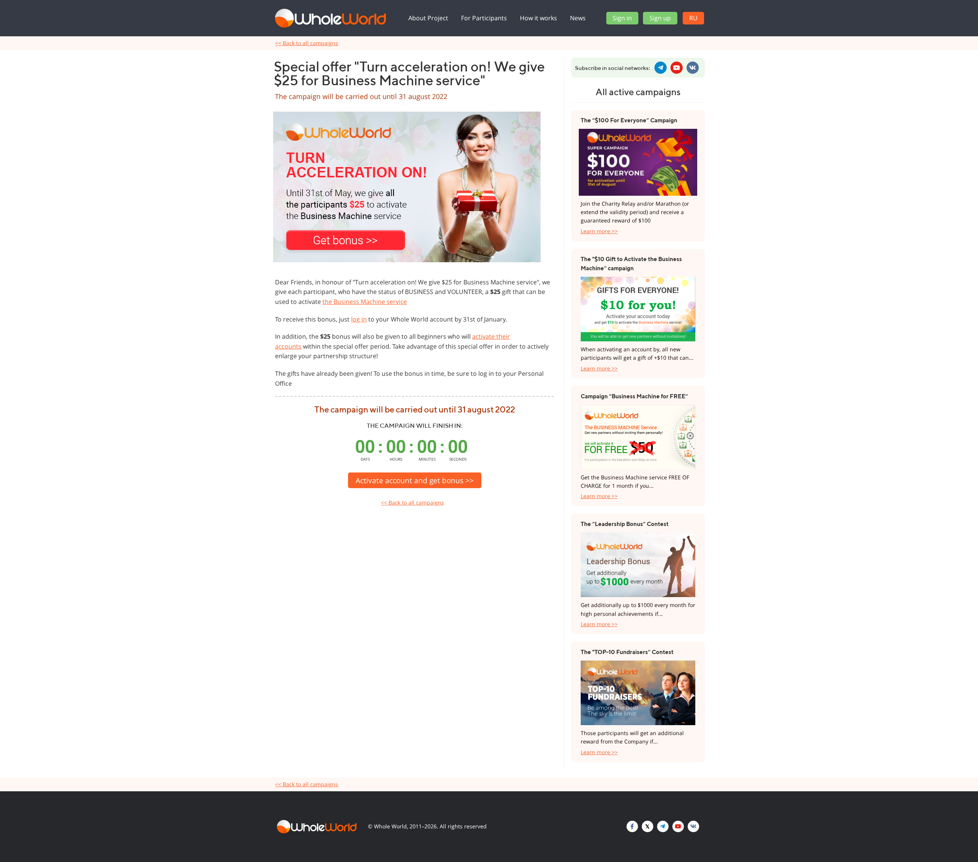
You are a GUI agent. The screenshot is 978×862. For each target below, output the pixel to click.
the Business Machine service (364, 301)
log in (359, 319)
